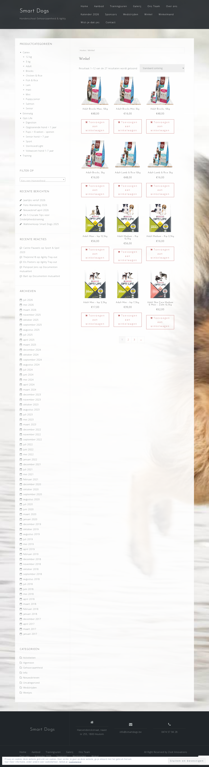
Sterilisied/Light (34, 146)
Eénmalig (28, 113)
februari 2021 (30, 479)
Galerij (137, 6)
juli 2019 (28, 539)
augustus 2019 (31, 534)
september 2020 (32, 494)
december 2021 (32, 464)
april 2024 (29, 384)
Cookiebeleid (75, 762)
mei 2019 (28, 544)
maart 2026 (29, 309)
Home (84, 6)
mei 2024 (28, 379)
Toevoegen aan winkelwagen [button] (95, 126)
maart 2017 (29, 629)
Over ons (171, 6)
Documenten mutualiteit (46, 276)
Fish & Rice (32, 80)
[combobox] (42, 179)
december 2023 (32, 394)
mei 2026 (28, 304)
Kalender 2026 (90, 14)
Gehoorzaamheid (33, 667)
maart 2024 (29, 389)
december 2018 (32, 559)
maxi (28, 89)
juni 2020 (28, 509)
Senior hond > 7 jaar (37, 136)
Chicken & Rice (34, 75)
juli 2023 (28, 414)
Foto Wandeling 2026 (35, 205)
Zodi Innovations (177, 752)
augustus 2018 (31, 579)
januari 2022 (30, 459)
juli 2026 (28, 299)
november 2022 (32, 434)
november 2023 (32, 399)
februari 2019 (30, 554)
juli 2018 (28, 584)
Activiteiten (29, 657)
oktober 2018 (31, 569)
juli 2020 (28, 504)
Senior (29, 108)
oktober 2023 (31, 404)
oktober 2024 (31, 354)
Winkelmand (166, 14)
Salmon (30, 103)
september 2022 (32, 439)
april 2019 (29, 549)
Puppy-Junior (33, 99)
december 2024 (32, 349)
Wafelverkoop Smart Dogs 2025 (41, 224)
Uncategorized (31, 682)
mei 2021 (28, 474)
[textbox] (42, 181)
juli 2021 (28, 469)
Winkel (148, 14)
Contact (111, 22)
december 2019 (32, 524)
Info (25, 672)
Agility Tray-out (49, 257)
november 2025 (32, 314)
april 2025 (29, 339)
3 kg (28, 61)
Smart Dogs (34, 11)
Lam (28, 85)
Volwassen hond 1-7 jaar (40, 150)
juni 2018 (28, 589)
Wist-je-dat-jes (90, 22)
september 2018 (32, 574)
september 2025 (32, 324)
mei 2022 (28, 454)
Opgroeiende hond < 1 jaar (41, 127)
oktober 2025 (31, 319)
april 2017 (29, 623)
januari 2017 (30, 633)
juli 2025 (28, 334)
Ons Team (153, 6)
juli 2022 (28, 444)
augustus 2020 (31, 499)
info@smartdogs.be (131, 731)
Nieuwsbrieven (31, 677)
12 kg (29, 56)
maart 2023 (29, 424)
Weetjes (27, 692)
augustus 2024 (31, 364)
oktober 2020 (31, 489)
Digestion (31, 122)
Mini (28, 94)
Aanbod (99, 6)
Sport (29, 141)
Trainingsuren (118, 6)
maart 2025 (29, 344)
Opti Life (27, 118)
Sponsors (111, 14)
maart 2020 (29, 514)
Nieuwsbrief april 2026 (36, 210)
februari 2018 (30, 609)
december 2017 (32, 619)
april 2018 (29, 599)
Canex (26, 52)
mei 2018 (28, 594)
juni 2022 (28, 449)
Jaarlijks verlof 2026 (34, 200)
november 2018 (32, 564)
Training (27, 155)
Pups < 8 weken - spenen (40, 131)
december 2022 (32, 429)
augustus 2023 (31, 409)
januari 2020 (30, 519)
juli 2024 (28, 369)
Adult (29, 66)
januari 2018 (30, 613)
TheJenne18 (29, 257)
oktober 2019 (31, 529)
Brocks (30, 71)
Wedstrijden (130, 14)
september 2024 (32, 359)
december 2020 (32, 484)
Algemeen (28, 662)
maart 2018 (29, 604)
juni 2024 (28, 374)
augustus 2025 (31, 329)
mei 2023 (28, 419)
